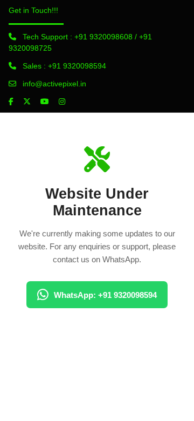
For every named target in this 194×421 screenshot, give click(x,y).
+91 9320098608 (103, 36)
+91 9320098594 (77, 66)
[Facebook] (11, 101)
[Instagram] (62, 101)
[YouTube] (44, 101)
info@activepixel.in (54, 83)
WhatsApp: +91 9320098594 (105, 295)
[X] (27, 101)
